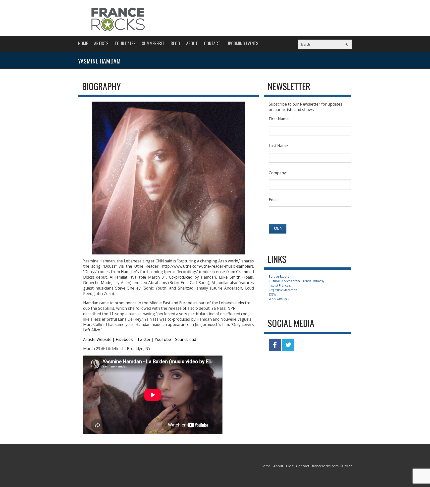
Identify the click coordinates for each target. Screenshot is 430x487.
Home (83, 43)
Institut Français (280, 285)
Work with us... (279, 299)
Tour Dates (125, 43)
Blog (175, 43)
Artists (101, 43)
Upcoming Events (242, 43)
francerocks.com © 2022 (332, 466)
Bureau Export (279, 276)
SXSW (272, 294)
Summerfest (153, 43)
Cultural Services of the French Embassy (296, 281)
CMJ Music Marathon (283, 290)
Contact (212, 43)
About (192, 43)
